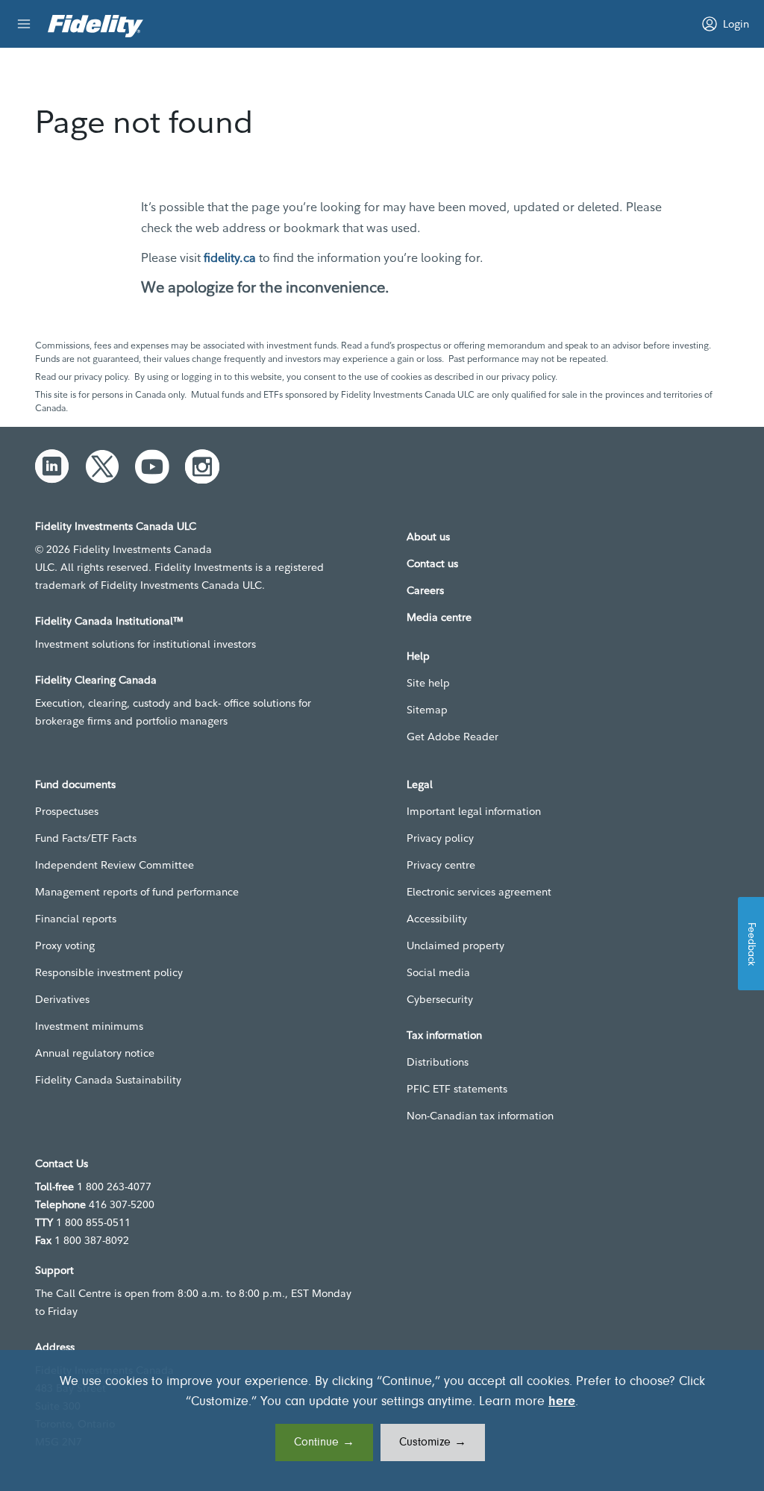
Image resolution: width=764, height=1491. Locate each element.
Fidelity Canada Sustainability (108, 1080)
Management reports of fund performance (137, 891)
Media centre (439, 617)
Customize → (432, 1442)
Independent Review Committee (114, 865)
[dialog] (382, 1420)
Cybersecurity (440, 999)
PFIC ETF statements (457, 1088)
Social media (438, 972)
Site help (428, 683)
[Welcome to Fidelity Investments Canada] (95, 26)
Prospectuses (66, 811)
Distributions (438, 1062)
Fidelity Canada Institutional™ (109, 621)
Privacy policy (440, 838)
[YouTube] (152, 466)
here (561, 1402)
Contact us (432, 563)
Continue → (324, 1442)
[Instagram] (202, 466)
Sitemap (427, 709)
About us (428, 536)
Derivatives (62, 999)
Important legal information (474, 811)
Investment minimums (89, 1026)
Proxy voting (65, 945)
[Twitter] (102, 466)
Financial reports (75, 918)
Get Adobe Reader (452, 736)
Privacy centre (441, 865)
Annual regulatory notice (94, 1053)
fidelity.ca (230, 257)
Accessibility (437, 918)
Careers (425, 590)
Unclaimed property (455, 945)
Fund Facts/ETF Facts (86, 838)
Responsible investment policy (109, 972)
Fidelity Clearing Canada (96, 680)
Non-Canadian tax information (480, 1115)
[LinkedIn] (52, 466)
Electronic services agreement (479, 891)
